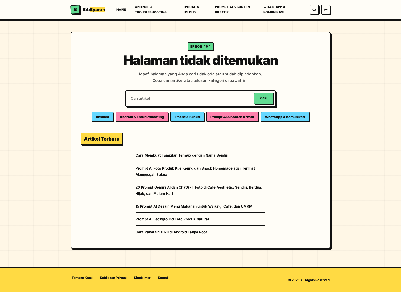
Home (121, 9)
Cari (263, 98)
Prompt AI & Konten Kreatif (232, 9)
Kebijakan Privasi (113, 277)
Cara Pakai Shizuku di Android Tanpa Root (171, 232)
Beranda (102, 117)
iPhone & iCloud (191, 9)
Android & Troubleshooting (151, 9)
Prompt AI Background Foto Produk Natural (172, 219)
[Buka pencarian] (314, 9)
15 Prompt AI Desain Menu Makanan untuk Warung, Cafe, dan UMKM (194, 206)
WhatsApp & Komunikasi (274, 9)
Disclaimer (142, 277)
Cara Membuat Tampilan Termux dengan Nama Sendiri (182, 155)
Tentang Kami (82, 277)
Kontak (163, 277)
